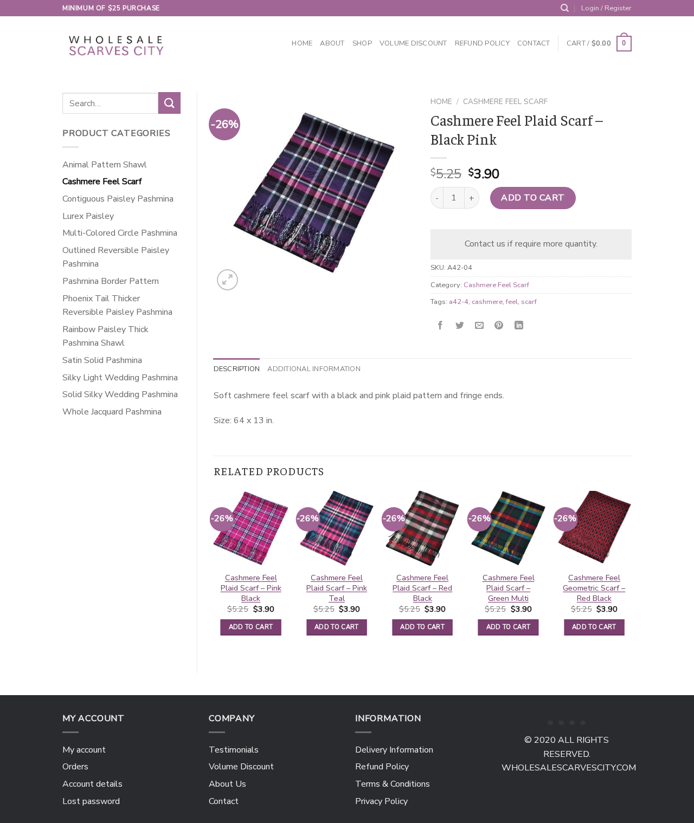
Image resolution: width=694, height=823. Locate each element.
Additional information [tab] (314, 369)
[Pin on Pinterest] (499, 326)
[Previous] (214, 573)
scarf (529, 302)
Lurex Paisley (88, 216)
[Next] (631, 573)
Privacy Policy (381, 801)
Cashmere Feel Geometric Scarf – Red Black (594, 588)
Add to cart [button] (251, 627)
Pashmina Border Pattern (110, 281)
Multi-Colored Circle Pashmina (119, 233)
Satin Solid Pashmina (102, 360)
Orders (75, 767)
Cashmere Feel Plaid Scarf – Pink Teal (336, 588)
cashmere (487, 302)
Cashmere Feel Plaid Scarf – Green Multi (509, 588)
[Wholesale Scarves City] (117, 44)
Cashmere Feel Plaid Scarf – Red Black (422, 588)
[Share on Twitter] (460, 326)
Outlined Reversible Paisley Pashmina (115, 257)
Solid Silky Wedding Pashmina (120, 394)
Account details (92, 784)
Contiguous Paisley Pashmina (118, 199)
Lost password (91, 801)
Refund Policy (482, 43)
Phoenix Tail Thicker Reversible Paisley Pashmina (117, 306)
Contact (533, 43)
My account (84, 750)
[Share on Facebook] (440, 326)
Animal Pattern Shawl (104, 165)
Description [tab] (237, 369)
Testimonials (234, 750)
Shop (362, 43)
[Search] (565, 8)
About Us (227, 784)
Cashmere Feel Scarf (102, 181)
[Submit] (169, 102)
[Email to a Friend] (480, 326)
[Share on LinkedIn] (519, 326)
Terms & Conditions (392, 784)
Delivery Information (394, 750)
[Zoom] (227, 279)
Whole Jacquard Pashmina (112, 412)
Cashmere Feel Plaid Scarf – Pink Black (251, 588)
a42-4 (458, 302)
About (332, 43)
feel (512, 302)
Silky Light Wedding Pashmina (120, 378)
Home (302, 43)
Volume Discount (413, 43)
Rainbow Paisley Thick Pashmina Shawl (105, 336)
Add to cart (532, 198)
